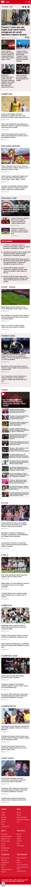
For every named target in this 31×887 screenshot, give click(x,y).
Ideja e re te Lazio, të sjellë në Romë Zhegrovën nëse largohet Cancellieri (13, 327)
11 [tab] (13, 37)
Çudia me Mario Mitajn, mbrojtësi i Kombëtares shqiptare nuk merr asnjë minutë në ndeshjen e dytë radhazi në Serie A (15, 116)
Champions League (10, 655)
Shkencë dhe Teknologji (23, 819)
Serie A (5, 555)
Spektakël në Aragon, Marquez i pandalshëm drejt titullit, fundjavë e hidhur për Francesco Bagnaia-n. (15, 729)
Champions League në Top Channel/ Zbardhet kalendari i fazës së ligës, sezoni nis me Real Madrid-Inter (14, 686)
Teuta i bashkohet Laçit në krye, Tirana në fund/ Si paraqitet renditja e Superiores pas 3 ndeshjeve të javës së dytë (15, 168)
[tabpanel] (15, 23)
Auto (18, 822)
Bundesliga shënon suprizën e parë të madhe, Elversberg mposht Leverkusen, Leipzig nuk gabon (13, 628)
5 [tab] (6, 37)
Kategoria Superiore (11, 146)
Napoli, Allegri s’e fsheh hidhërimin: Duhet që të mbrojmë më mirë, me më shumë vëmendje (15, 586)
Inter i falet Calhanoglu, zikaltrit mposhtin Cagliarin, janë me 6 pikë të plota (14, 577)
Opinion (19, 812)
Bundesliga (7, 605)
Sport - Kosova (8, 287)
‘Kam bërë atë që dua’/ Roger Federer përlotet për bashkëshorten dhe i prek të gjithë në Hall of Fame (14, 749)
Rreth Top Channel (21, 858)
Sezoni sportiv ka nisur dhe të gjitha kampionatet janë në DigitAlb (12, 677)
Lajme (3, 809)
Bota (19, 809)
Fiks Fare (3, 865)
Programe (5, 854)
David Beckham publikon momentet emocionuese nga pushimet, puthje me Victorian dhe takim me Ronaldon (13, 781)
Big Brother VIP (5, 858)
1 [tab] (1, 37)
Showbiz (19, 834)
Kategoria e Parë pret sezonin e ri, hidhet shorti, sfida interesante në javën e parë (20, 232)
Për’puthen (4, 860)
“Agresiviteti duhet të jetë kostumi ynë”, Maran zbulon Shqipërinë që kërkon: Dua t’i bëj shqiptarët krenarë (14, 136)
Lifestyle (19, 836)
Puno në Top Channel (22, 865)
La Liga (5, 503)
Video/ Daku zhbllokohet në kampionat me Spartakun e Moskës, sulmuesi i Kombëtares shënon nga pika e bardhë (15, 126)
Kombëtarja (7, 94)
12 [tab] (14, 37)
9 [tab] (11, 37)
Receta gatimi (20, 845)
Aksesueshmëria (21, 871)
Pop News (21, 831)
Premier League (8, 335)
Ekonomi (3, 819)
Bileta (18, 860)
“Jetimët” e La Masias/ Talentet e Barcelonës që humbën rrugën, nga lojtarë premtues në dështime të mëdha (16, 246)
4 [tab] (5, 37)
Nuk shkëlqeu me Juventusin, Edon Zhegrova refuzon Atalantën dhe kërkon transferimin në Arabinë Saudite (15, 318)
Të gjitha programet (6, 869)
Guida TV (3, 871)
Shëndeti (19, 841)
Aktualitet (3, 817)
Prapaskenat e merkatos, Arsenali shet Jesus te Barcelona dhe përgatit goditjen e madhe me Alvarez (14, 545)
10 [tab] (12, 37)
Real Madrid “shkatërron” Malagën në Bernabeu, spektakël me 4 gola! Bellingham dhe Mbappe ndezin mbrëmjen (14, 535)
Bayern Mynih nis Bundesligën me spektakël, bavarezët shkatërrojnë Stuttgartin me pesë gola (15, 646)
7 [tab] (8, 37)
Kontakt (19, 862)
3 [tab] (4, 37)
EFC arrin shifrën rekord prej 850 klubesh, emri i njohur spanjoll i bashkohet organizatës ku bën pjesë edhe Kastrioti (15, 209)
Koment (19, 815)
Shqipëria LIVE (5, 862)
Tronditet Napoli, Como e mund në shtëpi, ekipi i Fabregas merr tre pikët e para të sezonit (14, 596)
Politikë (3, 812)
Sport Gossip (8, 758)
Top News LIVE (5, 826)
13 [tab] (15, 37)
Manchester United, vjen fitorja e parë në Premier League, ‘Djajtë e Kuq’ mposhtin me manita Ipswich (15, 369)
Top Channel (22, 854)
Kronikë (3, 815)
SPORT (7, 2)
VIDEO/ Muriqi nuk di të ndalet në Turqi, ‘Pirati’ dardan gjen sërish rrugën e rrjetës (14, 309)
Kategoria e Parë (9, 198)
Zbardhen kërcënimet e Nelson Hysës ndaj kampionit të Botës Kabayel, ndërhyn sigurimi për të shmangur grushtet (16, 253)
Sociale (3, 822)
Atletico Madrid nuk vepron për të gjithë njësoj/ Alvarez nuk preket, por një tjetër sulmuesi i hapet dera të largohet (14, 525)
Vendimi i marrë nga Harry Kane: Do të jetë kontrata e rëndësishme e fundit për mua (14, 637)
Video (5, 389)
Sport (3, 831)
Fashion (19, 838)
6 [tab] (7, 37)
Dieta (18, 843)
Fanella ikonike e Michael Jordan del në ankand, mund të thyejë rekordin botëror (14, 800)
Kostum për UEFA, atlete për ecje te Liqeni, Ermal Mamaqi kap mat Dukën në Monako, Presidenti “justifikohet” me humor (14, 696)
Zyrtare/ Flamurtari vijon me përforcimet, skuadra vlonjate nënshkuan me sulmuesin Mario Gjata (20, 221)
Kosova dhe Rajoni (21, 817)
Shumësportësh (9, 706)
